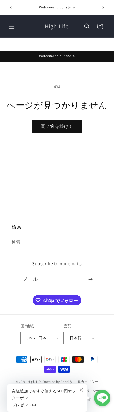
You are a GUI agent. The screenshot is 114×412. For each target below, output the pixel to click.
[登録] (90, 279)
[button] (11, 26)
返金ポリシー (88, 382)
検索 (16, 242)
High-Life (35, 382)
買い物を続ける (57, 126)
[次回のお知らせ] (103, 7)
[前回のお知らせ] (10, 7)
